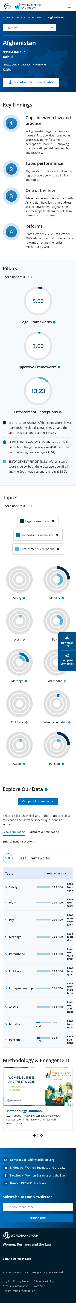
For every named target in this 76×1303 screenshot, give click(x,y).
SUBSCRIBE (38, 1218)
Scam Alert (39, 1286)
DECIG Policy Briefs (33, 1183)
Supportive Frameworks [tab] (44, 832)
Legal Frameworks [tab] (14, 832)
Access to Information (15, 1286)
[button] (29, 27)
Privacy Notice (21, 1281)
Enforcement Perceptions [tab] (19, 841)
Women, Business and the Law (27, 1244)
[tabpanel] (38, 950)
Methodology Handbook (24, 1111)
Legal (6, 1281)
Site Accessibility (44, 1281)
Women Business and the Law (45, 1168)
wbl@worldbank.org (41, 1160)
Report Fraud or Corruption (19, 1290)
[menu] (69, 6)
